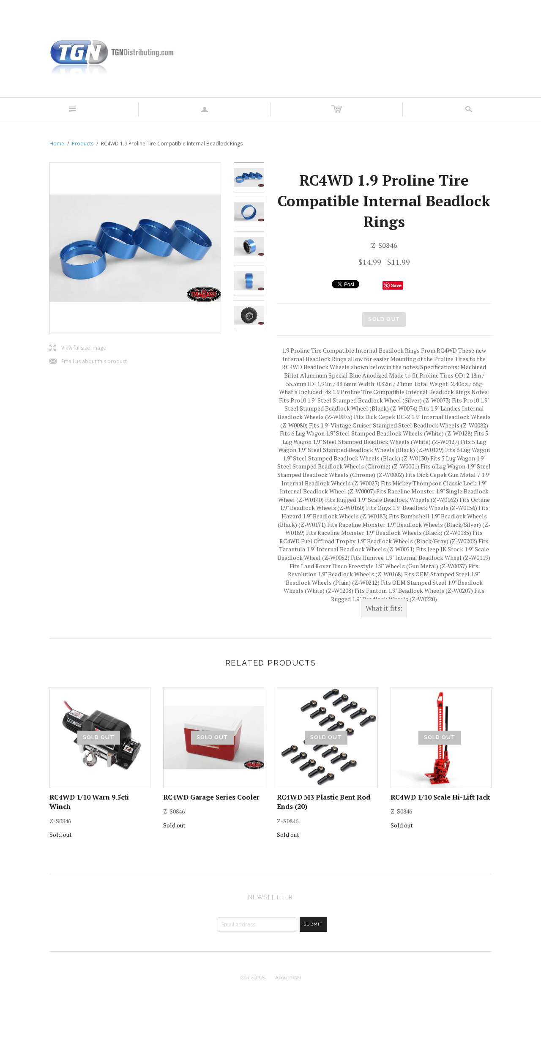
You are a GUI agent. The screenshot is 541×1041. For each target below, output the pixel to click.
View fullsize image (77, 348)
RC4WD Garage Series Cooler (211, 797)
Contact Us (252, 978)
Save (396, 285)
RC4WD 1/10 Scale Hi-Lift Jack (440, 797)
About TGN (288, 978)
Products (82, 143)
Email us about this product (88, 361)
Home (56, 143)
